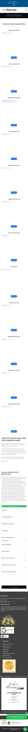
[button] (26, 10)
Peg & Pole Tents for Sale (14, 98)
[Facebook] (14, 5)
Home (7, 16)
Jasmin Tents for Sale (14, 233)
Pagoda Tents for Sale (14, 199)
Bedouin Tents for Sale (14, 165)
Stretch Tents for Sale (14, 64)
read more (14, 57)
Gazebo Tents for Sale (14, 370)
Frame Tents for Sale (14, 131)
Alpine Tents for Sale (14, 30)
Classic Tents (14, 266)
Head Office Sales (14, 506)
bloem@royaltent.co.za (14, 2)
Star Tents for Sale (14, 302)
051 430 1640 (14, 1)
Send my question (14, 587)
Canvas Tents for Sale (14, 404)
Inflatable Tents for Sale (14, 336)
